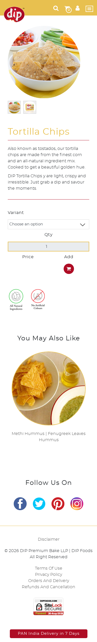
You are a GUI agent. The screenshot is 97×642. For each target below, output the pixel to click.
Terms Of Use (48, 568)
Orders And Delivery (48, 581)
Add (68, 257)
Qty (48, 235)
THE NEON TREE (61, 621)
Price (28, 257)
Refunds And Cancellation (48, 587)
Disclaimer (48, 539)
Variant (16, 213)
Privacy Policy (48, 574)
